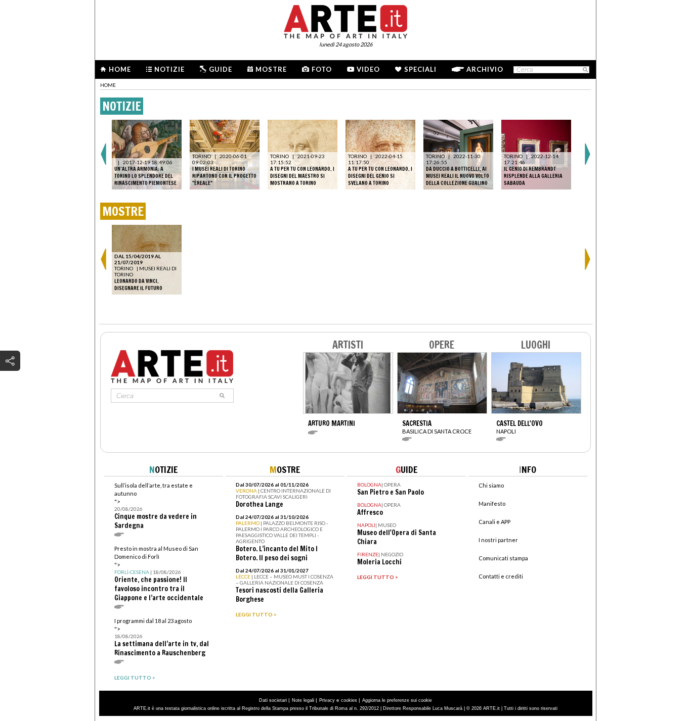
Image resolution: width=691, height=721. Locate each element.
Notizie (169, 69)
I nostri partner (498, 540)
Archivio (484, 69)
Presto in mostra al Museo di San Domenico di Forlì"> (158, 573)
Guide (220, 69)
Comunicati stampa (503, 558)
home (108, 85)
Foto (322, 69)
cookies (349, 700)
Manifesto (492, 503)
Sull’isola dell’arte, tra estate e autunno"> (155, 506)
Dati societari (273, 700)
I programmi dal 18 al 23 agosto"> (161, 637)
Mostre (271, 69)
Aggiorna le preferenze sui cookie (397, 700)
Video (368, 69)
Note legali (303, 700)
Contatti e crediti (501, 576)
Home (120, 69)
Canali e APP (494, 521)
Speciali (420, 69)
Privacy (327, 700)
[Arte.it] (345, 20)
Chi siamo (491, 485)
